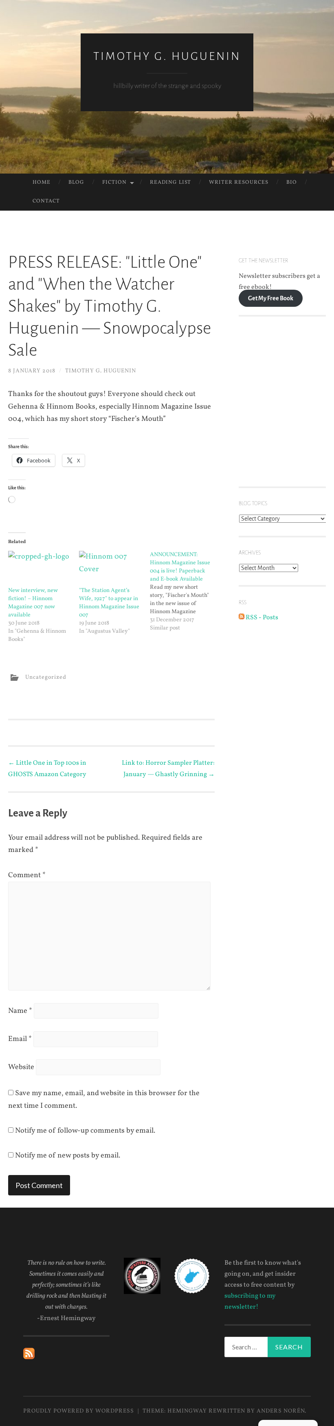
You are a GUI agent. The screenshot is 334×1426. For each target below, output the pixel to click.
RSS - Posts (261, 617)
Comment (27, 875)
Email (20, 1039)
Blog (76, 182)
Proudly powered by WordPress (78, 1411)
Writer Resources (238, 182)
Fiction (114, 182)
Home (42, 182)
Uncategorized (45, 677)
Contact (46, 201)
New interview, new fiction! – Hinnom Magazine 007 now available (33, 603)
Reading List (170, 182)
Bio (291, 182)
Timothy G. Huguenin (167, 56)
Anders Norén (281, 1411)
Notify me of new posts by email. (67, 1156)
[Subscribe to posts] (29, 1357)
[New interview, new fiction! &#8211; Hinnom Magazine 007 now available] (39, 569)
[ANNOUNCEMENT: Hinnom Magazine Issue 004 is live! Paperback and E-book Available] (185, 591)
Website (21, 1067)
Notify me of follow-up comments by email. (85, 1131)
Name (20, 1011)
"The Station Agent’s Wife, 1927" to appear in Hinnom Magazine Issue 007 (109, 603)
